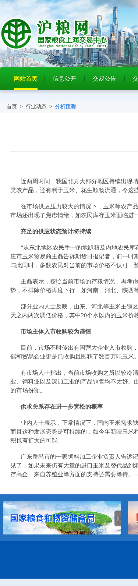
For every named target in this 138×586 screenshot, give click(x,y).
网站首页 (26, 78)
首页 (12, 106)
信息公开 (64, 78)
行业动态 (36, 106)
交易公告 (104, 78)
